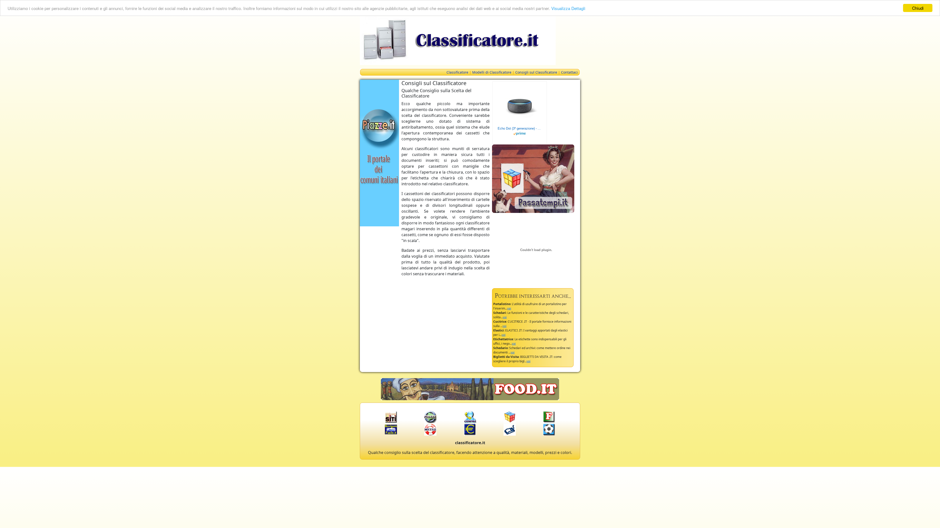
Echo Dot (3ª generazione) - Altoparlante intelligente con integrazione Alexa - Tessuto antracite (520, 128)
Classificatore (457, 72)
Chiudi (918, 8)
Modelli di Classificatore (491, 72)
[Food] (470, 388)
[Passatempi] (533, 178)
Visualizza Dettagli (568, 8)
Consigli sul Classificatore (536, 72)
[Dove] (379, 152)
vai (509, 308)
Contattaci (569, 72)
